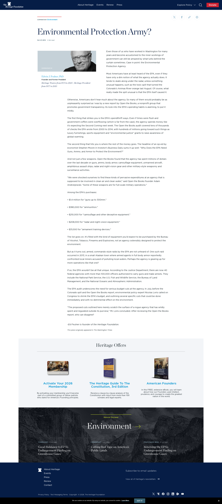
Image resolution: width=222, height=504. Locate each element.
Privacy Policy (43, 495)
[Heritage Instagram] (168, 494)
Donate (212, 5)
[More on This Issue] (138, 425)
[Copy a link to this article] (189, 17)
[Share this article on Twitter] (174, 17)
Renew (110, 5)
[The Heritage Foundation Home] (13, 5)
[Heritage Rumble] (177, 494)
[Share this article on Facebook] (182, 17)
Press (119, 5)
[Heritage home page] (40, 469)
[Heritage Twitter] (153, 494)
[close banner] (218, 501)
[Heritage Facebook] (163, 494)
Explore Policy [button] (184, 5)
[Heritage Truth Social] (158, 494)
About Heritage (86, 5)
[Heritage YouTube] (182, 494)
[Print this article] (197, 17)
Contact (48, 485)
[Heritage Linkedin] (173, 494)
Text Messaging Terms (59, 495)
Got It (139, 501)
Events (100, 5)
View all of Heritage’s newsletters (141, 479)
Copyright (73, 495)
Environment (52, 20)
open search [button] (200, 4)
